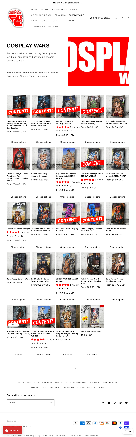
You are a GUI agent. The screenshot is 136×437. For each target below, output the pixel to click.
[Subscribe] (51, 402)
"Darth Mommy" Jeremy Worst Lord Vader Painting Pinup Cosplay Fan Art (17, 177)
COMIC (44, 387)
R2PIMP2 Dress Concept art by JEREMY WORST (116, 175)
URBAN (34, 387)
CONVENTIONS (84, 387)
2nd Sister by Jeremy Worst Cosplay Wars (40, 280)
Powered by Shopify (33, 435)
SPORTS (31, 383)
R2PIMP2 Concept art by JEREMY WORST (92, 175)
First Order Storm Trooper (18, 229)
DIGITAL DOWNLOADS (75, 383)
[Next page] (75, 368)
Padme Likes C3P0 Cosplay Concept (64, 122)
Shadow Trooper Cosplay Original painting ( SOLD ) (18, 332)
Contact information (91, 435)
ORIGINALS (94, 383)
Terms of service (75, 435)
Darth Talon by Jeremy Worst (116, 230)
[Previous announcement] (32, 3)
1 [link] (60, 368)
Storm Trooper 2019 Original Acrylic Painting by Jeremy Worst (67, 333)
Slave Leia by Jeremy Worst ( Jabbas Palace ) (116, 122)
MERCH (58, 383)
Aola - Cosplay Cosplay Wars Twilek (91, 230)
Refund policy (61, 435)
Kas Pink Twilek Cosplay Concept (67, 230)
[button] (116, 18)
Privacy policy (48, 435)
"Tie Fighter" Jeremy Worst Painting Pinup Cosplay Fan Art (41, 123)
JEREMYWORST (19, 435)
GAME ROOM (68, 387)
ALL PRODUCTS (45, 383)
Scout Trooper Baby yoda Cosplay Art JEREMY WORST (42, 333)
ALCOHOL (54, 387)
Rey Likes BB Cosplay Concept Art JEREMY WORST (66, 176)
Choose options (18, 142)
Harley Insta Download (91, 331)
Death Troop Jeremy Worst (18, 279)
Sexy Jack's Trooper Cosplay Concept (115, 280)
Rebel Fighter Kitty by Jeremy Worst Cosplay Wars (91, 281)
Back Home (99, 387)
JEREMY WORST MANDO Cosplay (67, 280)
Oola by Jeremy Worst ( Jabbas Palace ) (91, 122)
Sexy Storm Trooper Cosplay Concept (40, 175)
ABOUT (21, 383)
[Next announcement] (104, 3)
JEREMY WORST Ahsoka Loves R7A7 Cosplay (42, 230)
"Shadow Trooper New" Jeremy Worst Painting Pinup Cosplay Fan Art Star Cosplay (17, 124)
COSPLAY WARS (109, 383)
